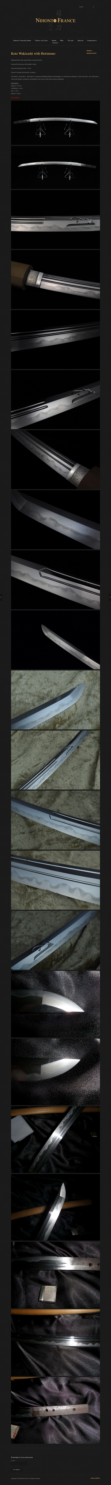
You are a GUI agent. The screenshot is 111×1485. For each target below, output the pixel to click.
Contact (55, 43)
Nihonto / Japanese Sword (22, 40)
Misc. (62, 40)
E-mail (13, 1460)
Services (80, 40)
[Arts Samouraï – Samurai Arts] (55, 20)
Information (92, 40)
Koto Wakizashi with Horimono (33, 53)
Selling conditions (95, 1478)
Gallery (71, 40)
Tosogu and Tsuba (41, 40)
